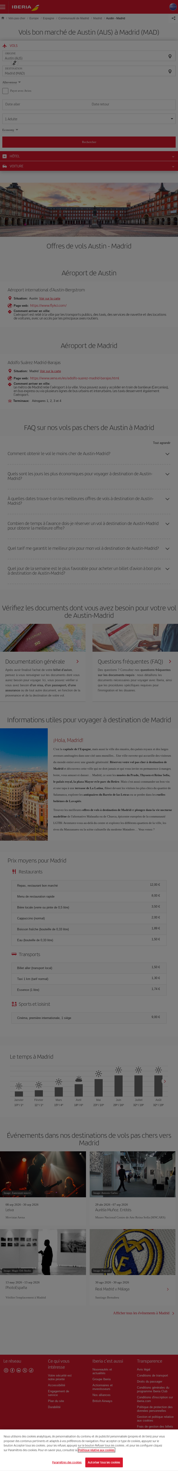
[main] (89, 1450)
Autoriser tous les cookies (104, 1462)
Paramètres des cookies (67, 1462)
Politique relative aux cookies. (96, 1450)
